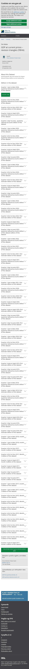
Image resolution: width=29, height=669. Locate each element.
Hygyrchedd (4, 607)
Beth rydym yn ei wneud (8, 621)
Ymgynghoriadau (6, 646)
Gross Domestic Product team (14, 58)
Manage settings (6, 27)
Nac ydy (20, 594)
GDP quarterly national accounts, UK (10, 577)
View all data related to (14, 549)
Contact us (4, 626)
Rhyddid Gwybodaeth (7, 630)
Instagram (4, 640)
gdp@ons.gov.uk (6, 562)
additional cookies (18, 12)
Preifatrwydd (5, 612)
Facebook (4, 642)
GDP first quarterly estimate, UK (9, 575)
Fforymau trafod (6, 649)
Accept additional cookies (14, 21)
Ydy (15, 594)
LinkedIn (3, 644)
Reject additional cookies (14, 24)
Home (2, 39)
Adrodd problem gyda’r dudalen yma (13, 598)
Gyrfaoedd (4, 623)
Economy (8, 39)
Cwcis (3, 609)
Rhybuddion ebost (6, 651)
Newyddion (4, 628)
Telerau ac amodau (6, 614)
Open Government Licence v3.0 (10, 663)
